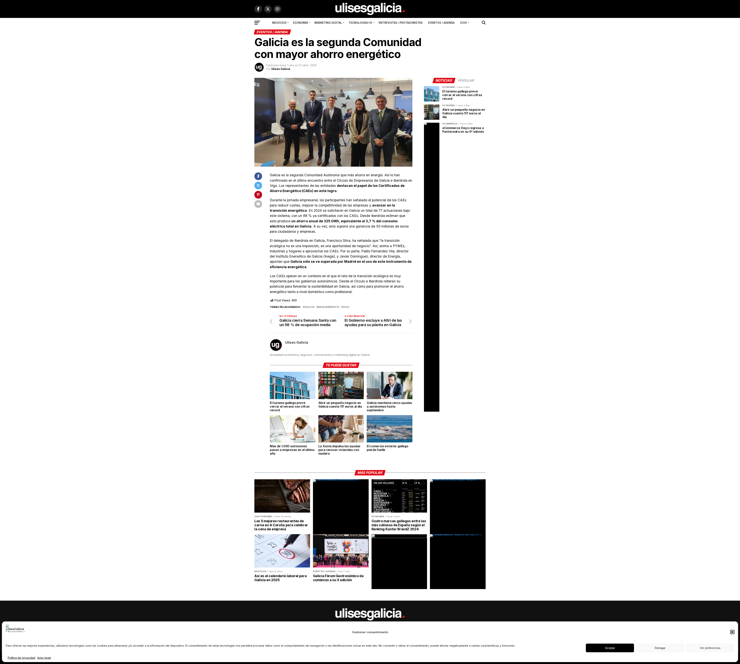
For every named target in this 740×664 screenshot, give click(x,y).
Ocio (463, 22)
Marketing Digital (328, 22)
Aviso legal (44, 657)
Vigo (346, 307)
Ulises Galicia (280, 69)
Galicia (309, 307)
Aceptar (610, 648)
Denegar (660, 648)
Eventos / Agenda (441, 22)
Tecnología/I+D (360, 22)
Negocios (279, 22)
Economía (300, 22)
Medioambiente (328, 307)
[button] (732, 632)
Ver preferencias (710, 648)
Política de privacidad (21, 657)
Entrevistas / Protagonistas (401, 22)
